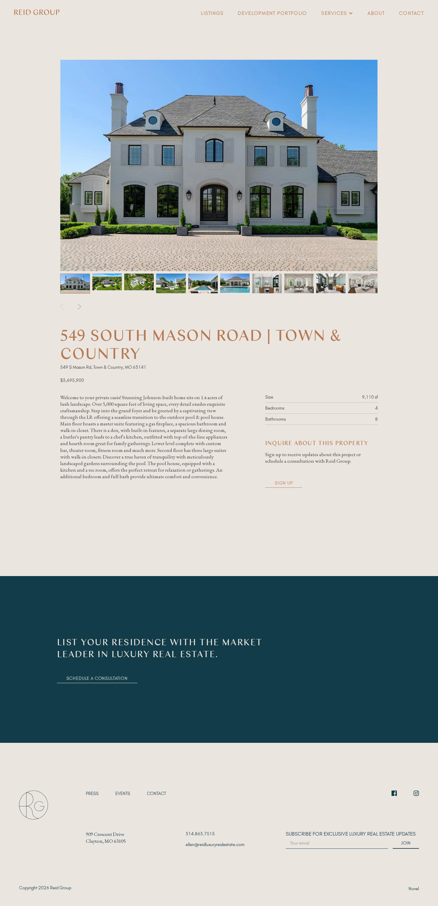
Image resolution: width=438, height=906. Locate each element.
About (376, 13)
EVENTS (122, 793)
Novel (414, 888)
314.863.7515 (200, 833)
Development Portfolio (272, 13)
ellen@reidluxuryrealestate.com (215, 844)
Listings (212, 13)
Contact (411, 13)
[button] (337, 13)
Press (92, 793)
